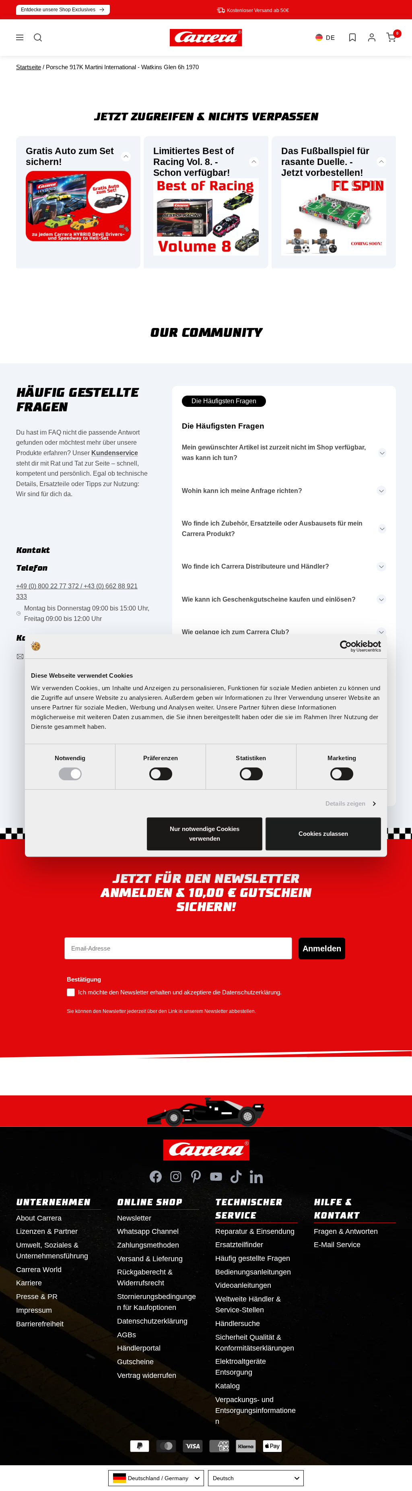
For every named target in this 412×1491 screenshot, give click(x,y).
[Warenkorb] (391, 37)
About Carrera (39, 1218)
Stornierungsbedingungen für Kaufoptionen (156, 1302)
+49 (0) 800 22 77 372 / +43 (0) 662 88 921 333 (77, 591)
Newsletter (134, 1218)
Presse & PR (37, 1297)
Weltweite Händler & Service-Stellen (248, 1304)
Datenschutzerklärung (152, 1321)
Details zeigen (345, 803)
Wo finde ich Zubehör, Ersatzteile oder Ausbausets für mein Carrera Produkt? (272, 528)
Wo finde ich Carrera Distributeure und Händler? (255, 566)
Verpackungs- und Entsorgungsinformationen (255, 1410)
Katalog (227, 1386)
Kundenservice (114, 453)
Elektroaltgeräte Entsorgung (240, 1366)
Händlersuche (237, 1324)
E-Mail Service (337, 1245)
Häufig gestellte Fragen (252, 1258)
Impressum (34, 1310)
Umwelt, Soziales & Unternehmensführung (52, 1250)
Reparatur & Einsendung (255, 1231)
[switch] (160, 773)
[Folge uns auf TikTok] (236, 1176)
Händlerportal (139, 1348)
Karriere (29, 1283)
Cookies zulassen (323, 833)
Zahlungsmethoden (148, 1245)
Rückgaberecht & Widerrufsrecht (145, 1277)
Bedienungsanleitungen (253, 1272)
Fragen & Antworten (346, 1231)
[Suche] (38, 37)
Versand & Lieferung (150, 1259)
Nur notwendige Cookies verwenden (204, 833)
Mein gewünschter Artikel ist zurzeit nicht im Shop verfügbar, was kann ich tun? (274, 452)
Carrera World (39, 1270)
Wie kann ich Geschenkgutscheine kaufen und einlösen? (269, 599)
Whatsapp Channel (148, 1231)
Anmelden (322, 948)
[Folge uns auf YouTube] (216, 1176)
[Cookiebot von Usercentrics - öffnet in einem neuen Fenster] (346, 646)
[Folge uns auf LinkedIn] (256, 1176)
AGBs (126, 1335)
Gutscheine (135, 1362)
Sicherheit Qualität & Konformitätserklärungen (254, 1342)
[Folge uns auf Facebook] (155, 1176)
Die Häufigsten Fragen (224, 401)
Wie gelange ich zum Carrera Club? (235, 632)
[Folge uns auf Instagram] (175, 1176)
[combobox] (156, 1478)
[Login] (372, 37)
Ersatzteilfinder (239, 1245)
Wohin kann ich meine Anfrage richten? (242, 490)
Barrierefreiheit (40, 1324)
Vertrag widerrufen (146, 1375)
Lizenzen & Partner (47, 1231)
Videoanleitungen (243, 1285)
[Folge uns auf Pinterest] (196, 1176)
